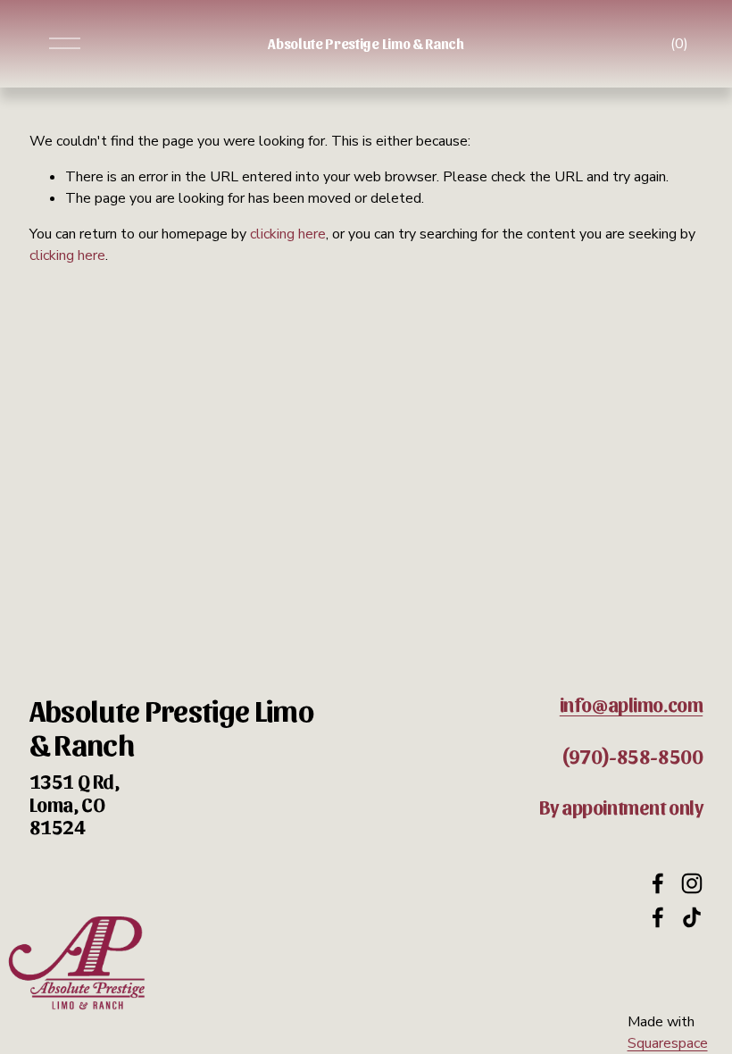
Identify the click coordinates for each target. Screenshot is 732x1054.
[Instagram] (692, 883)
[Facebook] (658, 883)
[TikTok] (692, 917)
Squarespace (668, 1043)
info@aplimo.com (631, 704)
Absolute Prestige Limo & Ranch (365, 43)
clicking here (288, 234)
